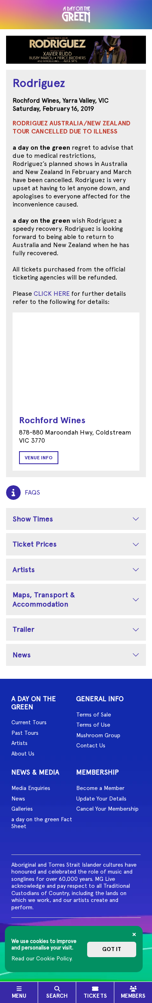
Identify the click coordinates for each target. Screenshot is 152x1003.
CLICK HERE (52, 293)
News (22, 654)
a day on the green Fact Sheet (41, 823)
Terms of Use (93, 724)
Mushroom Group (98, 735)
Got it (111, 949)
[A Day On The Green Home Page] (76, 14)
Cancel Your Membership (107, 808)
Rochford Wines (52, 420)
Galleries (22, 808)
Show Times (33, 518)
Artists (24, 569)
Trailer (23, 629)
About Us (22, 753)
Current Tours (29, 722)
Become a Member (100, 788)
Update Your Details (101, 798)
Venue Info (39, 458)
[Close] (134, 934)
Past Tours (25, 733)
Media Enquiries (30, 788)
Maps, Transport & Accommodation (44, 599)
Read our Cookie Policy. (42, 958)
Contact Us (90, 745)
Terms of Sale (93, 714)
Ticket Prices (35, 544)
